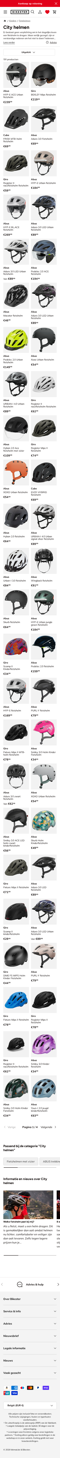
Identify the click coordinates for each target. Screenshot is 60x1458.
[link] (12, 1127)
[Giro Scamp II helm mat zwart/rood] (16, 912)
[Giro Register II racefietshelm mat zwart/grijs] (16, 1044)
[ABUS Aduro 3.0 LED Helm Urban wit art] (16, 252)
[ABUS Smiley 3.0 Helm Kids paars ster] (44, 1044)
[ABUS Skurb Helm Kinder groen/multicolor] (44, 821)
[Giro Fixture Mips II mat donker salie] (16, 868)
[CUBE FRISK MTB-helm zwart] (16, 119)
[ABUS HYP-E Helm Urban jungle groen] (44, 602)
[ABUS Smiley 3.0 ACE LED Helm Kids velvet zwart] (16, 821)
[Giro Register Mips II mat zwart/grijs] (44, 1000)
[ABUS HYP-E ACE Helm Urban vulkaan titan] (16, 75)
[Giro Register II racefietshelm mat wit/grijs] (44, 384)
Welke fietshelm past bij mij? (18, 1221)
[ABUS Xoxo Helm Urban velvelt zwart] (44, 340)
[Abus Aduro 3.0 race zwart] (44, 119)
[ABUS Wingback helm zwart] (44, 561)
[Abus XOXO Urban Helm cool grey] (44, 776)
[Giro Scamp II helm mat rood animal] (16, 647)
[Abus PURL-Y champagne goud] (44, 956)
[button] (47, 12)
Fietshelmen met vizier (21, 1161)
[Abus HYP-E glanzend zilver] (16, 691)
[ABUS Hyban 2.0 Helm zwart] (16, 517)
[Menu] (5, 12)
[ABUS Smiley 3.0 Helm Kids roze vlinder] (44, 732)
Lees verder (9, 42)
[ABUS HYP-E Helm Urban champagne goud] (44, 163)
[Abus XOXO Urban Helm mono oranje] (16, 472)
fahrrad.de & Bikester (20, 1449)
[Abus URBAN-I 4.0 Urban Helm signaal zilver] (44, 517)
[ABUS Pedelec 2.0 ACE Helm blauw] (44, 252)
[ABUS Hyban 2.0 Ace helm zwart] (16, 428)
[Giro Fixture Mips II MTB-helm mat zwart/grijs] (16, 732)
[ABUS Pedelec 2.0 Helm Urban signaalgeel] (16, 340)
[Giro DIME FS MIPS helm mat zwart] (16, 956)
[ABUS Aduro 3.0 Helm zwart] (16, 776)
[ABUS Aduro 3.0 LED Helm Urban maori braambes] (44, 296)
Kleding (12, 20)
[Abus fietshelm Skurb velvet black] (16, 602)
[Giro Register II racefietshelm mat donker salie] (16, 163)
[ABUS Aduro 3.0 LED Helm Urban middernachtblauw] (44, 207)
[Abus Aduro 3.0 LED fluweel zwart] (44, 868)
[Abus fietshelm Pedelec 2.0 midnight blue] (44, 647)
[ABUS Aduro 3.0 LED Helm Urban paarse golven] (44, 912)
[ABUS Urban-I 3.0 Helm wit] (16, 561)
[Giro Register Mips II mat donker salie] (44, 428)
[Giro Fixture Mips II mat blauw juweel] (16, 1000)
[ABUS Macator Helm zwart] (16, 296)
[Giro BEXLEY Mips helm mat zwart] (44, 75)
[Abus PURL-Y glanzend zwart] (44, 691)
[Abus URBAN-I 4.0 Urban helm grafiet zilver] (16, 384)
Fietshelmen (24, 20)
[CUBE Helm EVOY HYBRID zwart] (44, 472)
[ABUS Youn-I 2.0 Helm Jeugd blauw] (44, 1088)
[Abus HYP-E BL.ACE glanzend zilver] (16, 207)
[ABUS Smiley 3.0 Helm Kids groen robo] (16, 1088)
